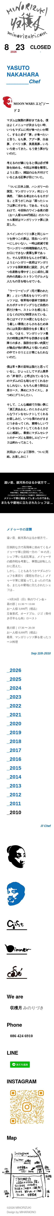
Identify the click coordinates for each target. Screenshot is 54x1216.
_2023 (14, 697)
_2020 (14, 723)
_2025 (14, 679)
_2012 (14, 794)
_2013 (14, 786)
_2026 (14, 670)
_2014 (14, 777)
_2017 (14, 750)
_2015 (14, 768)
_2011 (14, 803)
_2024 (14, 688)
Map (12, 1137)
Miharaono (28, 1212)
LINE (12, 1052)
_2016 (14, 759)
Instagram (21, 1081)
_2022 (14, 706)
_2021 (14, 715)
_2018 (14, 741)
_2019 (14, 732)
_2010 (14, 812)
